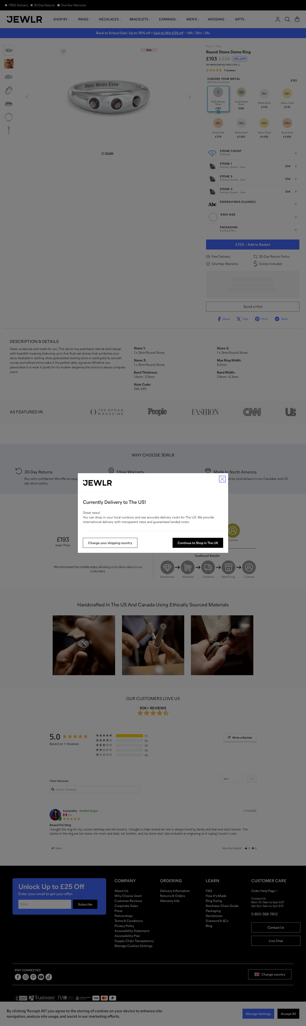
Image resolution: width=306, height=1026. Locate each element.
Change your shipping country (110, 542)
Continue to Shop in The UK (198, 542)
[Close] (222, 479)
